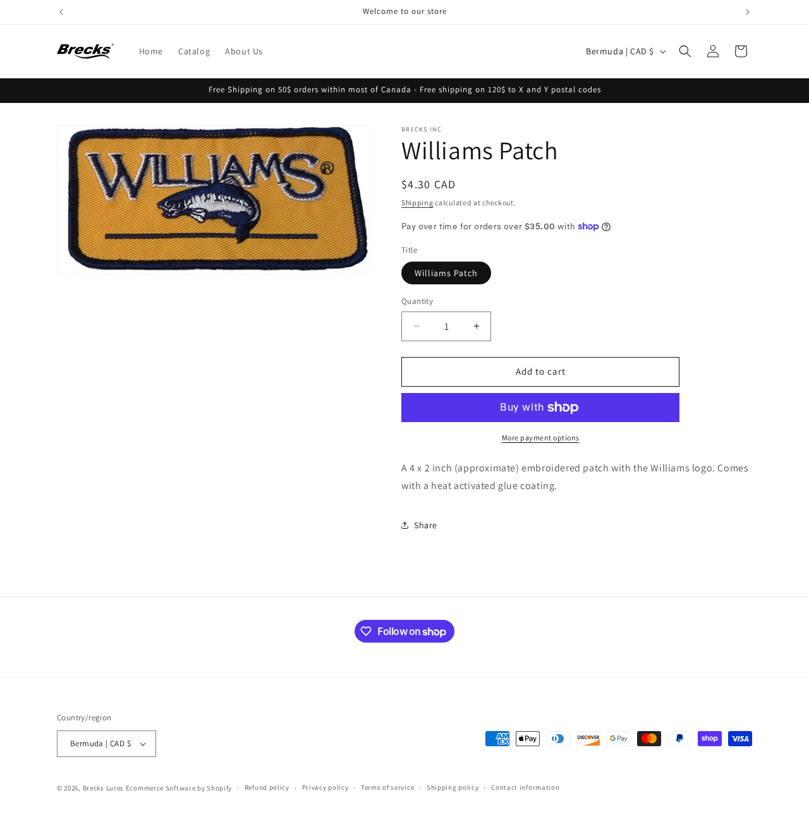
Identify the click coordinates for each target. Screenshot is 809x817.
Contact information (525, 787)
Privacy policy (325, 787)
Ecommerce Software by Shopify (179, 788)
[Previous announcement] (61, 12)
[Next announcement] (748, 12)
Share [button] (425, 525)
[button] (685, 51)
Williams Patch (446, 273)
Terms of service (387, 787)
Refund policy (267, 787)
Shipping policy (453, 787)
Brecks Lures (103, 788)
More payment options (541, 437)
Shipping (417, 202)
